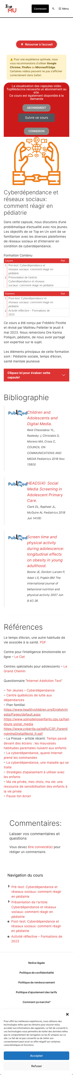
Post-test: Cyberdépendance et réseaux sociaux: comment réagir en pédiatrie (30, 302)
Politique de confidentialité (36, 972)
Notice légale (36, 962)
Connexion (40, 8)
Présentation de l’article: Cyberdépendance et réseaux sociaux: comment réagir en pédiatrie (31, 281)
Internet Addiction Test (44, 681)
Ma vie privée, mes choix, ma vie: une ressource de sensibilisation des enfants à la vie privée (35, 786)
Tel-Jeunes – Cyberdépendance (30, 690)
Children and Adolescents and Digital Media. (42, 418)
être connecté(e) (40, 847)
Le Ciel (19, 657)
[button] (67, 1014)
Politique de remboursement (36, 982)
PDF (43, 642)
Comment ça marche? (37, 1002)
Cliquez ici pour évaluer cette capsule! (28, 375)
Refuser (36, 1066)
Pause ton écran (18, 796)
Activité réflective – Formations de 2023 (29, 312)
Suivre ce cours (36, 117)
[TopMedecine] (10, 8)
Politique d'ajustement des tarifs (36, 992)
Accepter (36, 1055)
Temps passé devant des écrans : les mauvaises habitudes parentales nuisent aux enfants (35, 743)
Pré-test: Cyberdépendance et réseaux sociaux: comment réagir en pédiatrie (30, 269)
